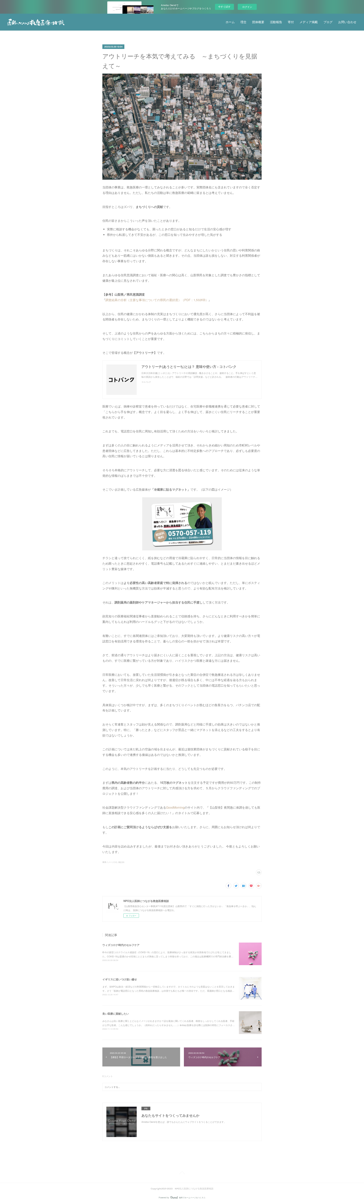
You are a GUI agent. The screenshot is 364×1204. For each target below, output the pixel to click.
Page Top (182, 1173)
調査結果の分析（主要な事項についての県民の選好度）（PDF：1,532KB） (156, 300)
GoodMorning (175, 807)
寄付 (291, 22)
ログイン (247, 7)
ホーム (230, 22)
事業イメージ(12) (109, 862)
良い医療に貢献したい (115, 1013)
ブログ (328, 22)
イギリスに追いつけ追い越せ (119, 979)
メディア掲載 (309, 22)
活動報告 (276, 22)
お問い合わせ (347, 22)
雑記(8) (121, 862)
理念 (243, 22)
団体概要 (258, 22)
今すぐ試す (224, 6)
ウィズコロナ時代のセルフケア (121, 945)
